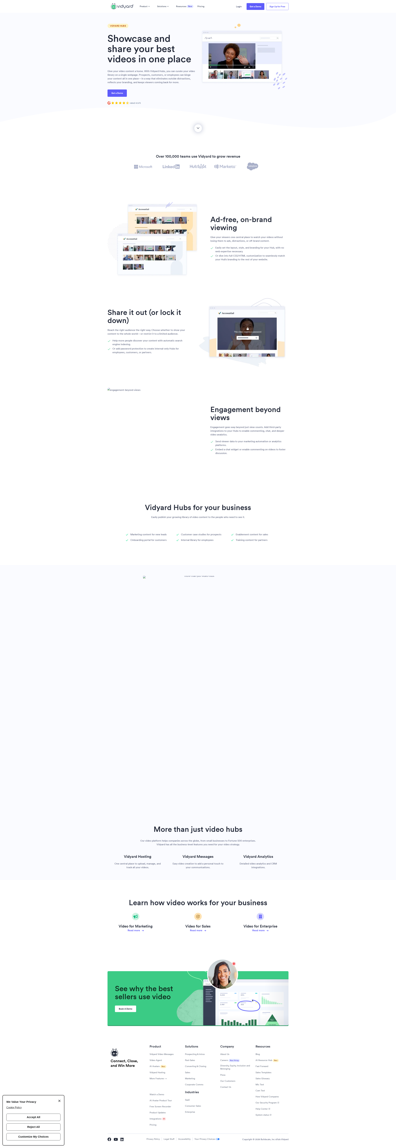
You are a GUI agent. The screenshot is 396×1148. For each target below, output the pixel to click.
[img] (124, 103)
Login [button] (239, 6)
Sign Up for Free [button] (277, 6)
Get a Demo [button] (255, 6)
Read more (134, 930)
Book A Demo (125, 1008)
